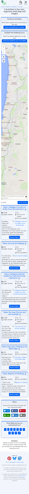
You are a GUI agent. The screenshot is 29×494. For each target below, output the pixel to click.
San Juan (20, 6)
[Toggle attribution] (26, 197)
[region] (14, 122)
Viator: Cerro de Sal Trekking (13, 243)
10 (19, 433)
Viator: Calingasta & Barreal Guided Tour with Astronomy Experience (14, 276)
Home (2, 6)
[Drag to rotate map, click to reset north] (3, 53)
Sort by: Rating (22, 202)
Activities (8, 6)
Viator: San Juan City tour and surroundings (14, 313)
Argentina (14, 6)
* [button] (14, 237)
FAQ (6, 462)
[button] (6, 410)
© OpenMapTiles (11, 196)
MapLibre (5, 196)
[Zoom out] (3, 49)
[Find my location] (3, 56)
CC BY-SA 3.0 (21, 475)
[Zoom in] (3, 46)
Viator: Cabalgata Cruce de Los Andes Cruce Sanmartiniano (14, 208)
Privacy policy (20, 462)
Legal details (12, 462)
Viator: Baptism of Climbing (13, 374)
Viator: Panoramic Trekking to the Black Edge (14, 348)
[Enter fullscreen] (3, 60)
